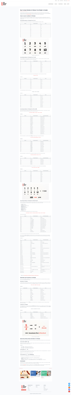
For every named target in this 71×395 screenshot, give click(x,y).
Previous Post (21, 368)
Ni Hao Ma (24, 364)
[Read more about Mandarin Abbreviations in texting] (25, 374)
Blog (58, 0)
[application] (53, 4)
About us (56, 0)
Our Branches (61, 0)
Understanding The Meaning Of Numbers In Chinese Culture (31, 275)
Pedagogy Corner (21, 379)
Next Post (50, 368)
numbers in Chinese (29, 14)
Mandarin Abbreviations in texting (24, 378)
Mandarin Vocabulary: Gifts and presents (45, 376)
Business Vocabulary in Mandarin (35, 376)
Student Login (65, 0)
